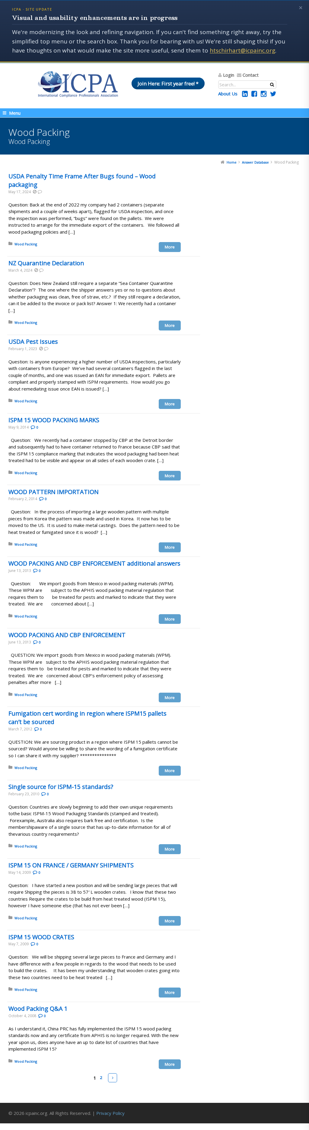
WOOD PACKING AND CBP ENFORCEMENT (67, 635)
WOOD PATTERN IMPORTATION (53, 492)
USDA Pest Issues (33, 341)
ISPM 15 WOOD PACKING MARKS (53, 420)
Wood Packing (25, 244)
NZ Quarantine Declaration (46, 263)
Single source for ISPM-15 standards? (60, 787)
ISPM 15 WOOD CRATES (41, 937)
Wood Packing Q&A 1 (38, 1008)
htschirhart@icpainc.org (242, 50)
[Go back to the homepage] (78, 84)
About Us (227, 94)
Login (228, 75)
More (170, 247)
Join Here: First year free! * (168, 83)
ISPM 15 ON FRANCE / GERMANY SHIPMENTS (71, 865)
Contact (251, 75)
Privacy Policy (110, 1113)
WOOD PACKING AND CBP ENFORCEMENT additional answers (94, 563)
